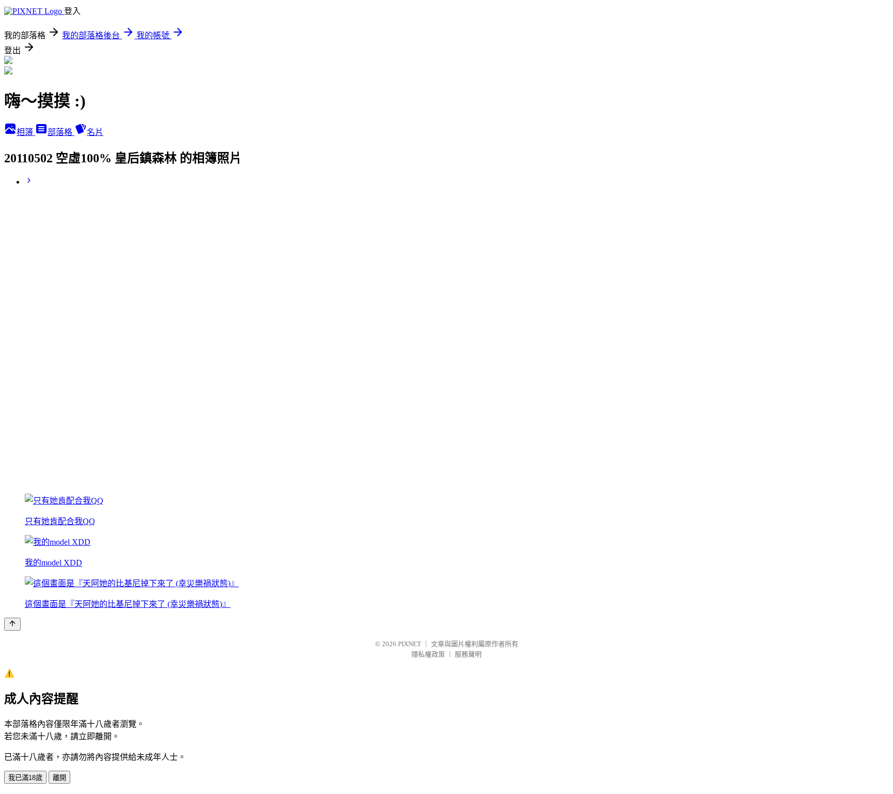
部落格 (61, 132)
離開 (59, 778)
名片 (95, 132)
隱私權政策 (428, 654)
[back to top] (12, 624)
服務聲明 (468, 654)
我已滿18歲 (25, 778)
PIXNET (409, 644)
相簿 (26, 132)
